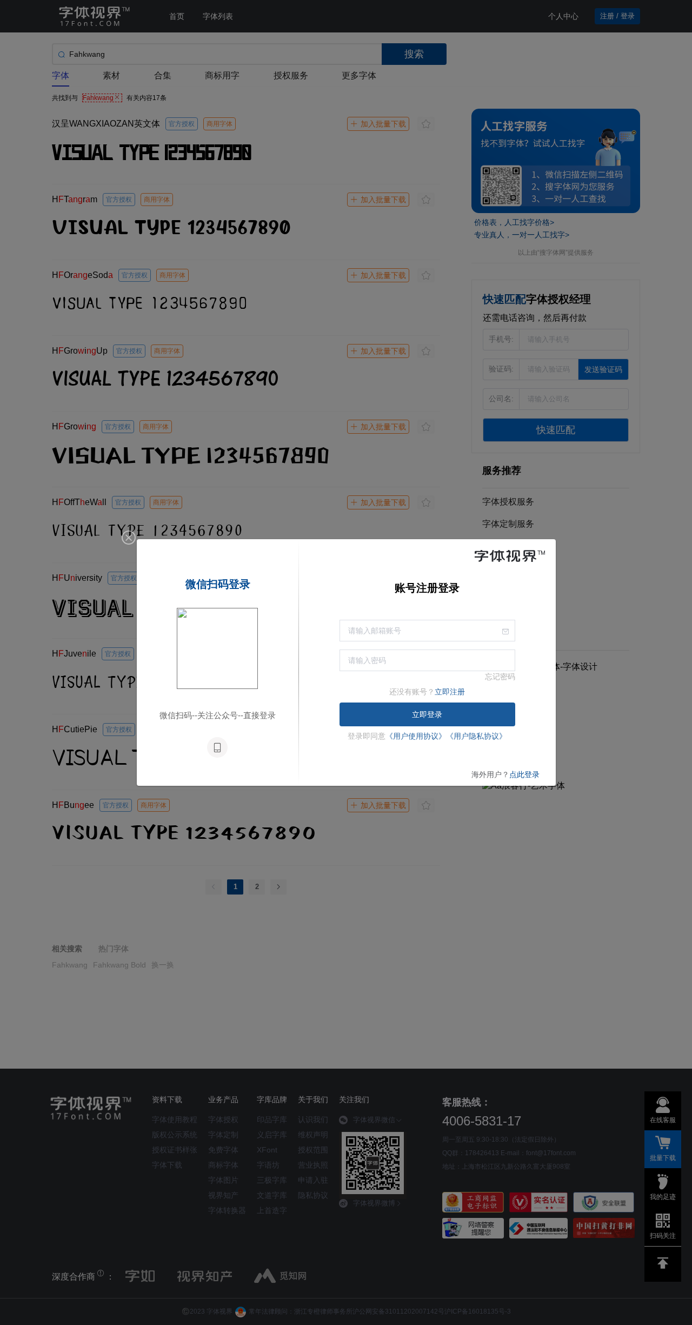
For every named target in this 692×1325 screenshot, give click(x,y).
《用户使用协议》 (415, 736)
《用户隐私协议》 (476, 736)
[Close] (129, 538)
